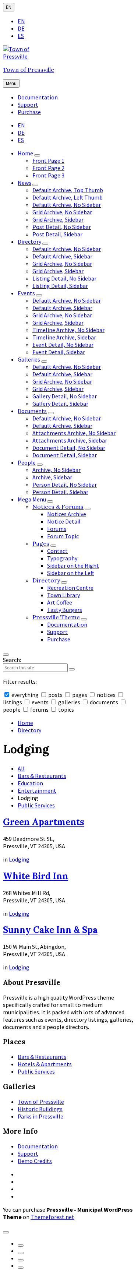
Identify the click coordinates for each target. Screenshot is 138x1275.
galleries (69, 702)
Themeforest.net (52, 1217)
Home (25, 722)
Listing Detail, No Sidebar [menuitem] (64, 278)
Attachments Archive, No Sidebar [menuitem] (74, 433)
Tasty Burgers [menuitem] (64, 609)
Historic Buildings (40, 1109)
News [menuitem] (24, 182)
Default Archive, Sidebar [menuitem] (62, 256)
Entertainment (37, 790)
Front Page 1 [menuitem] (48, 160)
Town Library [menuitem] (63, 595)
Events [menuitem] (26, 293)
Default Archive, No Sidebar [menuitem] (66, 204)
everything (25, 694)
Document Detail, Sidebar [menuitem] (64, 455)
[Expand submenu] (37, 155)
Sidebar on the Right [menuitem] (73, 565)
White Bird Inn (35, 876)
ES (21, 35)
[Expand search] (6, 655)
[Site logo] (25, 56)
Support (28, 1153)
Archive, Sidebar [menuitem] (52, 477)
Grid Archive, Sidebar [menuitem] (58, 219)
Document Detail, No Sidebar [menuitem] (68, 447)
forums (39, 709)
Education (30, 783)
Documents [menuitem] (32, 411)
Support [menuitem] (28, 104)
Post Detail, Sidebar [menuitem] (57, 234)
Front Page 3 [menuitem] (48, 175)
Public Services (36, 805)
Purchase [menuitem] (29, 112)
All (21, 768)
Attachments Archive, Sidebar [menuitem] (69, 440)
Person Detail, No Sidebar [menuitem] (64, 484)
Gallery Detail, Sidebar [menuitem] (60, 403)
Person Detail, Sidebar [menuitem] (60, 492)
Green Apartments (43, 822)
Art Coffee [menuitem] (59, 602)
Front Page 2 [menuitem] (48, 168)
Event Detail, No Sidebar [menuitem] (62, 344)
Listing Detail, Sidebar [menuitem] (60, 285)
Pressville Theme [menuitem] (56, 617)
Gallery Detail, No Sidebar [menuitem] (64, 396)
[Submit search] (72, 669)
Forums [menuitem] (56, 528)
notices (106, 694)
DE (21, 28)
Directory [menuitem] (29, 241)
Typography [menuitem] (62, 558)
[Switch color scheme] (21, 1245)
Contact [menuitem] (57, 550)
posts (55, 694)
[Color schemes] (6, 1232)
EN (8, 7)
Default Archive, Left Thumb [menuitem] (67, 197)
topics (65, 709)
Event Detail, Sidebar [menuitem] (58, 352)
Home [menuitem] (25, 153)
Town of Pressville (28, 69)
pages (79, 694)
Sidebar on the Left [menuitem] (70, 573)
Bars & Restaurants (42, 775)
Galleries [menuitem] (29, 359)
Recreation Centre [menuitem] (70, 587)
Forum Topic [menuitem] (63, 536)
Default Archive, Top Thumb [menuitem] (67, 190)
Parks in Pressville (40, 1116)
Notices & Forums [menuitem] (58, 506)
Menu (11, 83)
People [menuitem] (27, 462)
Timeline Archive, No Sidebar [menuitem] (68, 330)
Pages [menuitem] (40, 543)
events (40, 702)
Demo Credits (35, 1161)
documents (104, 702)
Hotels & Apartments (45, 1064)
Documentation (38, 1146)
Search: (12, 659)
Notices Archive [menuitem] (66, 514)
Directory (29, 730)
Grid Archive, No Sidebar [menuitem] (62, 212)
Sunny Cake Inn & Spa (50, 930)
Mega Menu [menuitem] (32, 499)
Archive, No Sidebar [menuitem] (56, 469)
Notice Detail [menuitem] (64, 521)
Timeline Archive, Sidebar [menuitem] (64, 337)
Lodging (19, 859)
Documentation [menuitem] (38, 97)
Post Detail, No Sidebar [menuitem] (61, 226)
